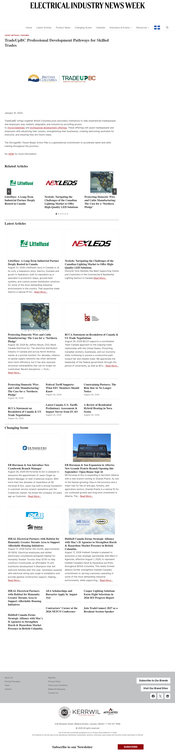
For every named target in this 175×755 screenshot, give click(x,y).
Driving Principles (12, 681)
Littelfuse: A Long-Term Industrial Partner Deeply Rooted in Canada (20, 200)
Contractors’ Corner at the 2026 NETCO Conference (62, 609)
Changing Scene (83, 27)
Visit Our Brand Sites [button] (155, 688)
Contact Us (53, 693)
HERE (11, 154)
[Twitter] (160, 696)
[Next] (114, 191)
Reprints (52, 677)
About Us (9, 677)
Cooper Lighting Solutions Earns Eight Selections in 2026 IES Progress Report (99, 594)
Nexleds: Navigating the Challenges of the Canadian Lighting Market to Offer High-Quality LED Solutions (61, 202)
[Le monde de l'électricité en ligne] (157, 27)
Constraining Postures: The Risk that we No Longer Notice (100, 388)
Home (29, 27)
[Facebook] (153, 696)
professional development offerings (48, 127)
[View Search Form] (167, 27)
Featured (25, 35)
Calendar (100, 27)
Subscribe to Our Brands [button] (153, 680)
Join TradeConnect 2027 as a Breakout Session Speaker (101, 609)
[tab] (56, 214)
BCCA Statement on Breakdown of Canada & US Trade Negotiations (91, 336)
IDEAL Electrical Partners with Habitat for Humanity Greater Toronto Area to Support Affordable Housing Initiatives (34, 542)
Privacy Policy (54, 681)
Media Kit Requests (56, 689)
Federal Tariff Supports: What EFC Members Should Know (62, 388)
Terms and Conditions (58, 685)
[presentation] (22, 182)
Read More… (40, 292)
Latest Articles (43, 27)
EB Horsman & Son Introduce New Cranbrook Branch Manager (28, 466)
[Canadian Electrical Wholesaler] (13, 27)
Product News (63, 27)
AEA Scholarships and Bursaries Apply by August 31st (61, 594)
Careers (8, 689)
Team (7, 685)
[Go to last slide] (9, 191)
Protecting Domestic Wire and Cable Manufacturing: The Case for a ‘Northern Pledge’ (100, 202)
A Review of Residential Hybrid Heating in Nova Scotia (98, 408)
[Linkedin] (167, 696)
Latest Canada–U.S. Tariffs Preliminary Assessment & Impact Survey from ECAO (62, 408)
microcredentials (16, 127)
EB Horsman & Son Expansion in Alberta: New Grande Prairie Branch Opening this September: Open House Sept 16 (90, 468)
